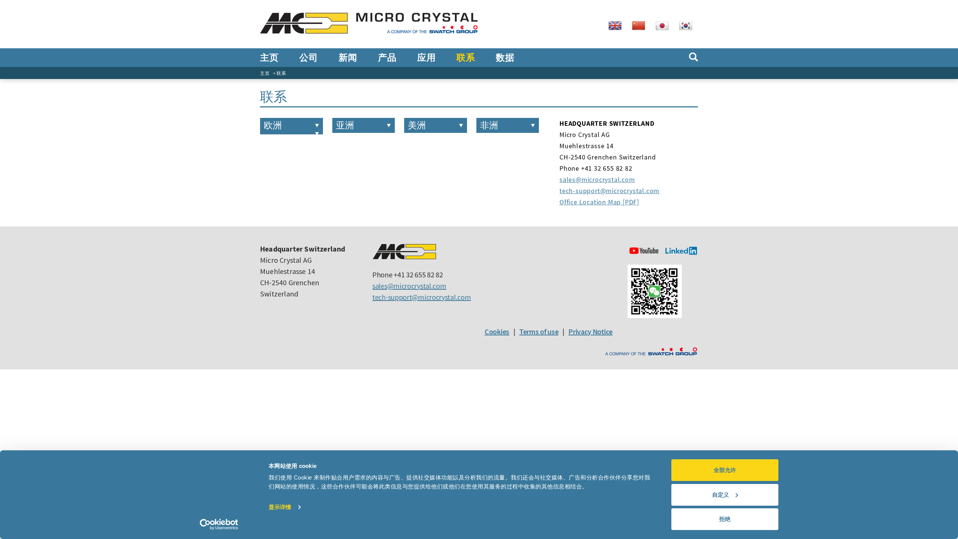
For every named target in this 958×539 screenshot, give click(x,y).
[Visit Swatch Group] (651, 351)
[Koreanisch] (688, 25)
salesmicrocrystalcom (597, 179)
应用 (426, 58)
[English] (617, 25)
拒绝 (724, 519)
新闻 (348, 58)
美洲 (417, 125)
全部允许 (725, 470)
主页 (269, 58)
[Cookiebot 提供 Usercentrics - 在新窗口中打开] (219, 524)
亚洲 (345, 125)
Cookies (497, 331)
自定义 (720, 494)
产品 (387, 58)
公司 (308, 58)
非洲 (489, 125)
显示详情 (280, 507)
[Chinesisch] (641, 25)
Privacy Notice (590, 331)
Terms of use (538, 331)
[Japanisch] (665, 25)
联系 (466, 58)
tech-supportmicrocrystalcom (609, 190)
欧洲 (273, 125)
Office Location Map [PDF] (599, 202)
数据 (505, 58)
